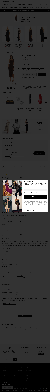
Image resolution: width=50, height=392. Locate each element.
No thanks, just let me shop (30, 210)
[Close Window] (47, 181)
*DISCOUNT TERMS (27, 207)
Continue (35, 196)
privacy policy (26, 204)
